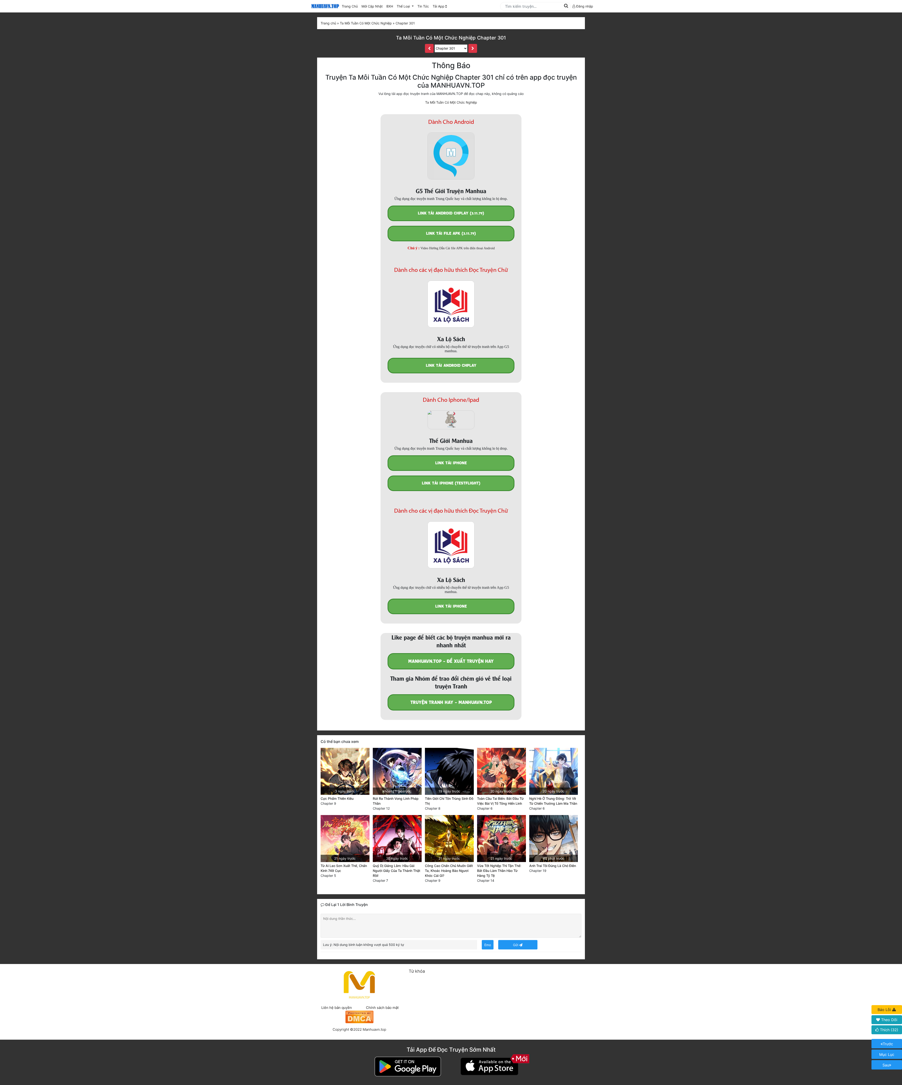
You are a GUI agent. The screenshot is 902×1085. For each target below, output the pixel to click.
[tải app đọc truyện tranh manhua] (324, 6)
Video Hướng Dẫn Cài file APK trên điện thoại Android (457, 248)
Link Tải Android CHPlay (451, 365)
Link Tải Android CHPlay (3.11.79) (451, 213)
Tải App (439, 6)
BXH (389, 6)
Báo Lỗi (885, 1009)
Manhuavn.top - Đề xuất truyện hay (451, 661)
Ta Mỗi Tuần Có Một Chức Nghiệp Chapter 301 (451, 38)
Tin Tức (423, 6)
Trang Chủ (350, 6)
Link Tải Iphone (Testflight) (451, 483)
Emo (487, 945)
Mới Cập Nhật (373, 6)
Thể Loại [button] (404, 6)
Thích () (888, 1029)
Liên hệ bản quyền (336, 1007)
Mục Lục (886, 1054)
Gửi (516, 945)
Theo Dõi (888, 1019)
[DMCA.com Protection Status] (359, 1016)
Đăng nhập (584, 6)
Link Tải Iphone (451, 463)
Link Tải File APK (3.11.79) (451, 233)
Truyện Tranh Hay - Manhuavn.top (451, 702)
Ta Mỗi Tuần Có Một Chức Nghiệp (451, 102)
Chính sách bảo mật (382, 1007)
